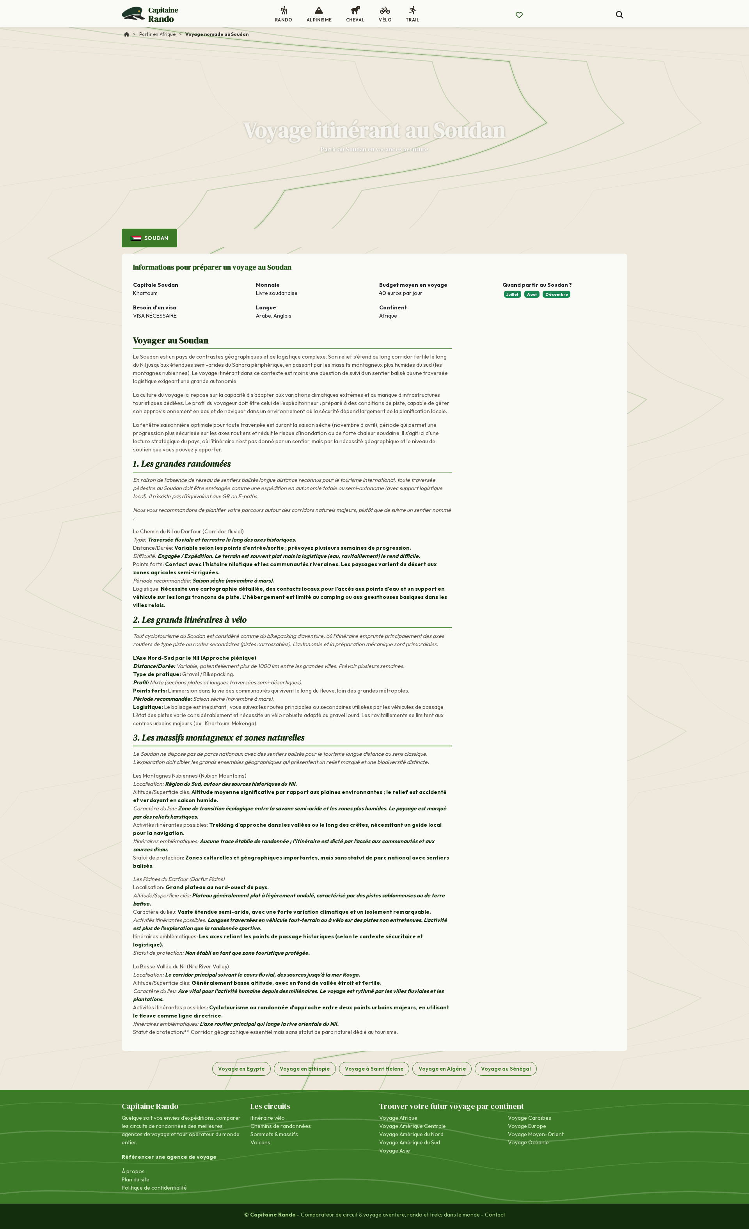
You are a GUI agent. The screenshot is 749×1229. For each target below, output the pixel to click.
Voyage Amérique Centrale (412, 1126)
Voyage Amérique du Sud (409, 1142)
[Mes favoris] (519, 15)
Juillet (512, 294)
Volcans (260, 1142)
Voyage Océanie (528, 1142)
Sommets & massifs (274, 1134)
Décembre (556, 294)
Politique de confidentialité (154, 1187)
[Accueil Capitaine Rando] (127, 34)
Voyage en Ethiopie (305, 1068)
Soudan (156, 238)
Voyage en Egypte (241, 1068)
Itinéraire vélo (267, 1117)
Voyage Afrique (398, 1117)
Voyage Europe (527, 1126)
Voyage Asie (394, 1150)
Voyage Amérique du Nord (411, 1134)
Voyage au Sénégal (506, 1068)
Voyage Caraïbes (529, 1117)
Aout (532, 294)
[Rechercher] (619, 15)
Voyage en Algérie (442, 1068)
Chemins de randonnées (280, 1126)
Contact (495, 1214)
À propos (133, 1171)
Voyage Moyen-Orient (536, 1134)
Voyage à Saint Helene (374, 1068)
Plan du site (135, 1179)
